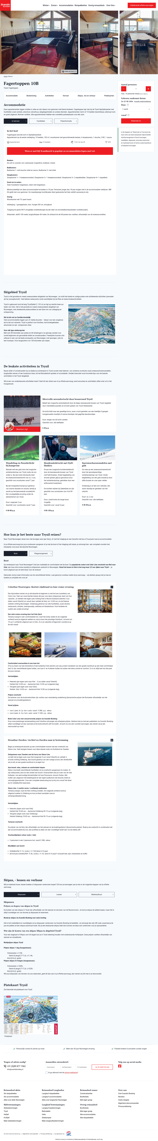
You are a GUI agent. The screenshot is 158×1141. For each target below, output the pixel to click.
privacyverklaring (71, 1073)
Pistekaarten (109, 96)
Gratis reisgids (123, 1100)
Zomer (54, 5)
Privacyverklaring (124, 1106)
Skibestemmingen (10, 1108)
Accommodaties (66, 5)
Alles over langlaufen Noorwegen (54, 1100)
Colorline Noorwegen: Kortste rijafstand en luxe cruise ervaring (41, 586)
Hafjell (6, 1114)
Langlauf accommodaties (51, 1097)
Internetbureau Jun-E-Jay (95, 1139)
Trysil (6, 1111)
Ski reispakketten (10, 1093)
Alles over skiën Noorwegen (14, 1100)
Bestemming (31, 96)
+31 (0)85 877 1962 (16, 1066)
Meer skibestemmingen (12, 1121)
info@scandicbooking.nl (15, 1069)
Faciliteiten (41, 121)
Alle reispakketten (86, 1118)
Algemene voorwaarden (30, 1134)
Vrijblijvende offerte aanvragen (141, 5)
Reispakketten (81, 5)
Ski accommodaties (11, 1097)
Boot (15, 553)
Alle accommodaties (88, 1114)
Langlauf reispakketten (50, 1093)
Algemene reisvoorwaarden (128, 1103)
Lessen (59, 894)
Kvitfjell (6, 1118)
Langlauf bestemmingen (51, 1108)
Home (5, 76)
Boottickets (84, 1097)
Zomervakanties (86, 1093)
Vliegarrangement (41, 553)
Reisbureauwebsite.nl (80, 1139)
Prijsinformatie (66, 121)
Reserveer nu (136, 121)
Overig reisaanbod (96, 5)
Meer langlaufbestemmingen (53, 1121)
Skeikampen (46, 1118)
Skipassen (22, 894)
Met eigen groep (86, 1100)
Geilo (44, 1114)
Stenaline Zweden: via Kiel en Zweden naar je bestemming (38, 740)
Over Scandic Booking (126, 1093)
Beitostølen (46, 1111)
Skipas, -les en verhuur (86, 96)
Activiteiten (49, 96)
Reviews (121, 1097)
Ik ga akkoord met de (63, 1073)
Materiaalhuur (96, 894)
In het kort (15, 121)
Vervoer (66, 96)
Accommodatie (12, 96)
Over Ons (110, 5)
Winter (45, 5)
